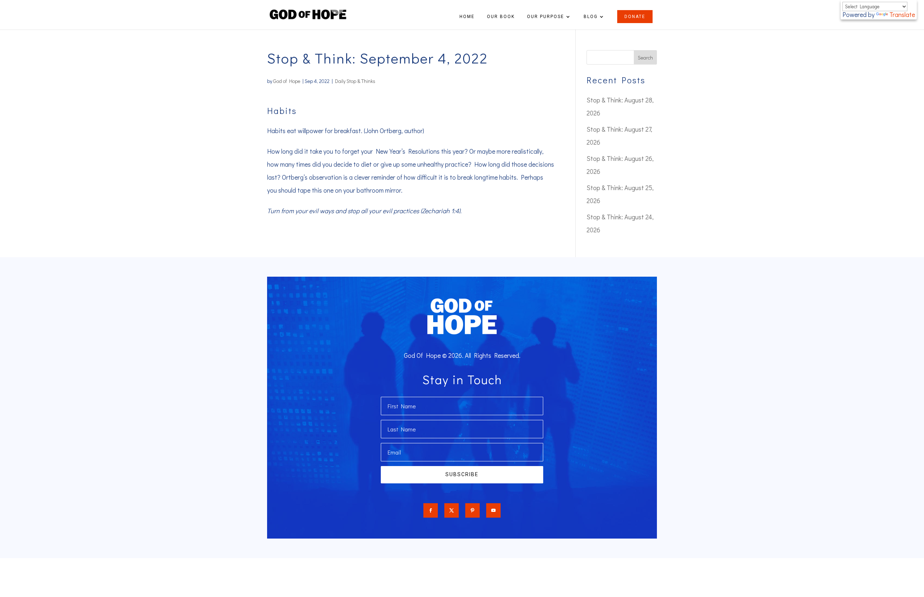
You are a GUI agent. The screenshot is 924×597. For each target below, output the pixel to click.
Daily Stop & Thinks (355, 81)
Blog (591, 16)
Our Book (501, 16)
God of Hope (286, 81)
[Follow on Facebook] (430, 510)
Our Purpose (545, 16)
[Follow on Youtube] (493, 510)
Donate (634, 16)
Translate (902, 14)
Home (467, 16)
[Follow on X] (451, 510)
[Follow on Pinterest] (472, 510)
